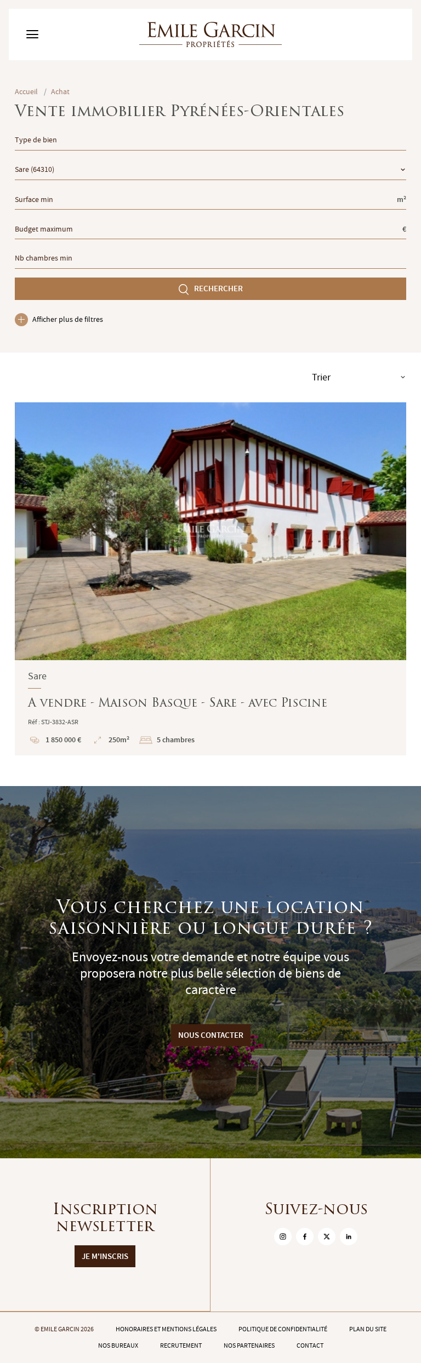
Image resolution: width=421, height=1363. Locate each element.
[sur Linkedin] (348, 1236)
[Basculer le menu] (32, 34)
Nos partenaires (249, 1345)
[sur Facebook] (305, 1236)
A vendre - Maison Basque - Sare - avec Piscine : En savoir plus (210, 578)
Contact (310, 1345)
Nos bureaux (118, 1345)
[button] (30, 531)
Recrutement (181, 1345)
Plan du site (367, 1329)
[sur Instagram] (283, 1236)
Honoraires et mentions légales (166, 1329)
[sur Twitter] (326, 1236)
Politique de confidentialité (282, 1329)
